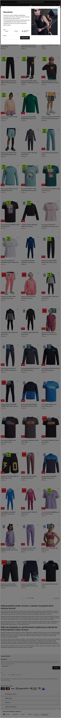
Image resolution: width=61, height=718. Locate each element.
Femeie (16, 31)
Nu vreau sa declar (26, 31)
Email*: (4, 35)
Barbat (6, 31)
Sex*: (4, 29)
